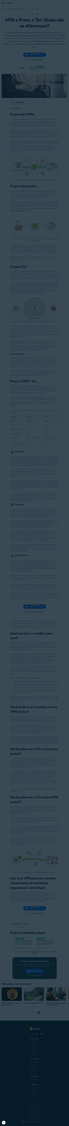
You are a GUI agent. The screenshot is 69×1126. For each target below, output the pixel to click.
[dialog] (34, 563)
